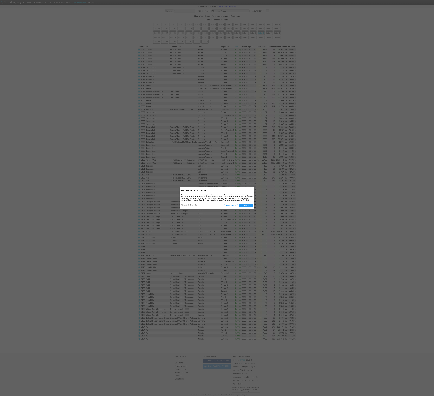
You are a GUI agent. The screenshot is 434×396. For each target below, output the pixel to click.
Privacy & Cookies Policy (189, 205)
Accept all (246, 205)
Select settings (231, 205)
